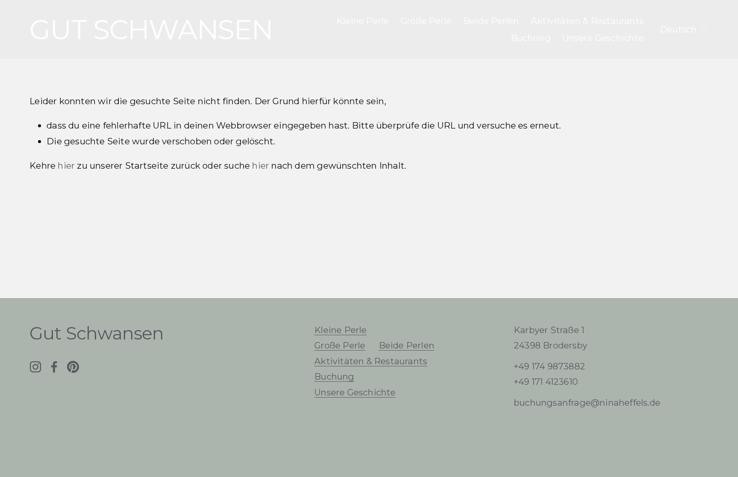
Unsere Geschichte (603, 37)
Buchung (531, 37)
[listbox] (684, 29)
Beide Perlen (491, 20)
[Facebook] (54, 367)
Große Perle (426, 20)
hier (66, 165)
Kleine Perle (363, 20)
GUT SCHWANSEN (150, 29)
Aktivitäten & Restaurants (587, 20)
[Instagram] (35, 367)
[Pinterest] (73, 367)
